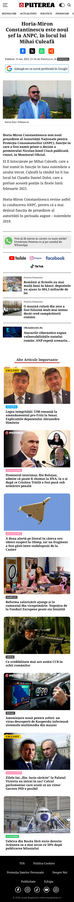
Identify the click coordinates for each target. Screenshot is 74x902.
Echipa (48, 881)
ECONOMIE (12, 836)
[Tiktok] (37, 890)
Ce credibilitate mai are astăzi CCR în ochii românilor (34, 663)
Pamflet (12, 597)
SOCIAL (10, 713)
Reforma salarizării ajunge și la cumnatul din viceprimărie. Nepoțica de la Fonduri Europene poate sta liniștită (36, 605)
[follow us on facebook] (55, 258)
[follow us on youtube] (17, 258)
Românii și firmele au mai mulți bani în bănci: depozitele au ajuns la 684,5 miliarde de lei (47, 287)
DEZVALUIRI (9, 13)
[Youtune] (46, 890)
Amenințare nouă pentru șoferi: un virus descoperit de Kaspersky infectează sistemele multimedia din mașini (37, 721)
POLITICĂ (46, 13)
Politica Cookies (44, 863)
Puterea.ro (47, 59)
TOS (22, 863)
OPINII (10, 656)
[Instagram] (27, 890)
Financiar (62, 13)
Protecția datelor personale (25, 872)
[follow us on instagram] (36, 258)
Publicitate (28, 881)
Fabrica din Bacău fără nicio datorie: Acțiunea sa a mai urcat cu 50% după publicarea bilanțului (34, 844)
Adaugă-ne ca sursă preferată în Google (41, 69)
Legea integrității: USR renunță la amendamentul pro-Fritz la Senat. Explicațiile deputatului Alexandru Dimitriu (33, 417)
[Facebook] (18, 890)
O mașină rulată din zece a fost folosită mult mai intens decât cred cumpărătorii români (46, 312)
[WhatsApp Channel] (56, 890)
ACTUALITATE (28, 13)
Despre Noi (59, 872)
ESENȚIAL (63, 59)
